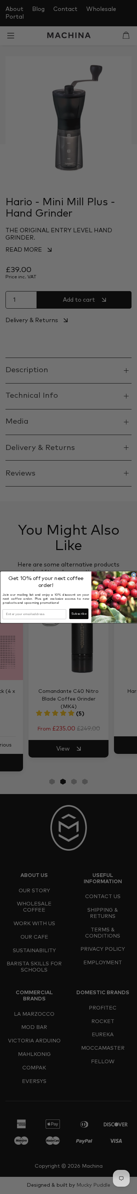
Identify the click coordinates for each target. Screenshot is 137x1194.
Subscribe (78, 613)
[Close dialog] (134, 575)
